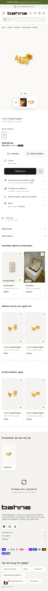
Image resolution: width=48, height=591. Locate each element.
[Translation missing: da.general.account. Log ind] (30, 13)
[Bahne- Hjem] (17, 13)
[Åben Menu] (3, 13)
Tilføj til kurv (20, 171)
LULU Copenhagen (12, 118)
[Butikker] (39, 13)
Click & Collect (36, 154)
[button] (24, 182)
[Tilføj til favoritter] (40, 171)
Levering (14, 154)
